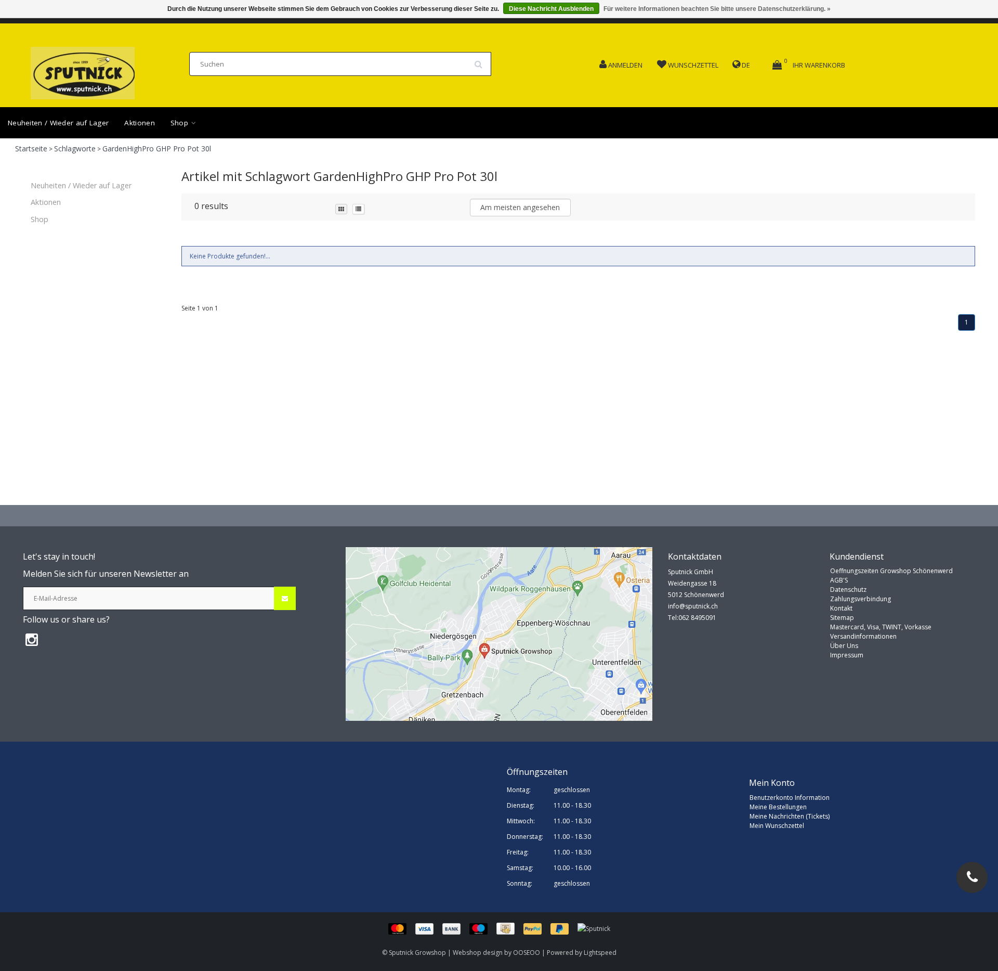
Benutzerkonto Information (790, 797)
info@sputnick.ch (693, 606)
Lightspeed (600, 952)
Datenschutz (848, 589)
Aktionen (139, 122)
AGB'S (839, 580)
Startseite (31, 148)
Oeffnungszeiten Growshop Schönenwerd (891, 570)
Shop (180, 122)
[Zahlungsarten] (482, 928)
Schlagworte (75, 148)
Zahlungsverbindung (860, 598)
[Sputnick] (593, 928)
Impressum (846, 655)
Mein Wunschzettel (777, 825)
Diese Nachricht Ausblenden (551, 8)
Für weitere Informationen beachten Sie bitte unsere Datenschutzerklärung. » (717, 8)
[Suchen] (482, 60)
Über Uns (844, 645)
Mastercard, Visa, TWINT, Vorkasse (880, 627)
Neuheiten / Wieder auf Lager (58, 122)
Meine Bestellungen (778, 806)
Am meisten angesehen (520, 207)
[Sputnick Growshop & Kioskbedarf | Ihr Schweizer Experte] (83, 70)
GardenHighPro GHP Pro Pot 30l (156, 148)
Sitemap (842, 617)
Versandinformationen (863, 636)
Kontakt (841, 608)
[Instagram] (31, 639)
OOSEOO (526, 952)
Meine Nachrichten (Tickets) (790, 816)
